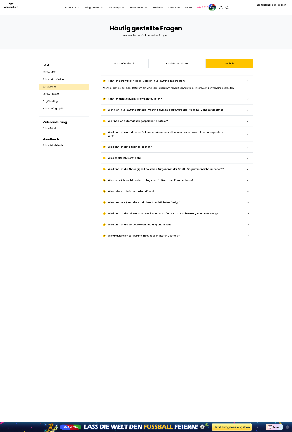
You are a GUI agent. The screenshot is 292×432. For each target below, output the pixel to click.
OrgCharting (50, 101)
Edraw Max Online (53, 79)
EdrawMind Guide (53, 145)
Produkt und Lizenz (177, 63)
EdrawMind (49, 86)
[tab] (177, 80)
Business (158, 7)
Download (174, 7)
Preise (188, 7)
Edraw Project (51, 94)
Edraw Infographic (53, 108)
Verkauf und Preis (124, 63)
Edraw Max (49, 72)
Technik (229, 63)
